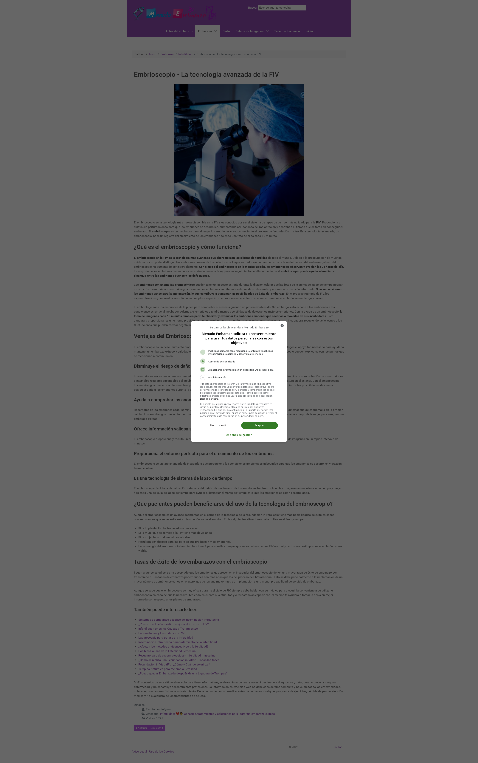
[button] (239, 377)
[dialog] (239, 381)
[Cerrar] (282, 325)
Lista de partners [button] (209, 398)
